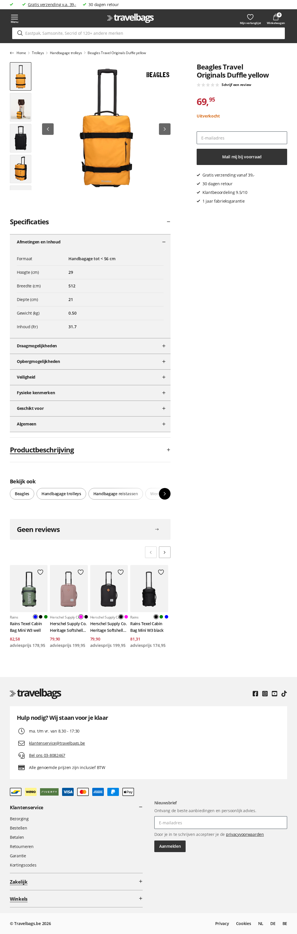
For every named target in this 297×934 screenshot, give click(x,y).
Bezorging (19, 818)
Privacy (222, 923)
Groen (46, 617)
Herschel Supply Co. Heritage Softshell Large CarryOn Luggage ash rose (68, 627)
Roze (126, 617)
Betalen (17, 837)
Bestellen (18, 828)
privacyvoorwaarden (245, 834)
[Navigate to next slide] (165, 552)
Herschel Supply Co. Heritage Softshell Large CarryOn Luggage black (108, 627)
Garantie (18, 855)
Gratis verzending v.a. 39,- (52, 4)
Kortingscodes (23, 865)
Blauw (166, 617)
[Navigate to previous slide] (151, 552)
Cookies (243, 923)
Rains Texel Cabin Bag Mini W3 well (26, 627)
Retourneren (22, 846)
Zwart (40, 617)
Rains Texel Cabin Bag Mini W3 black (146, 627)
